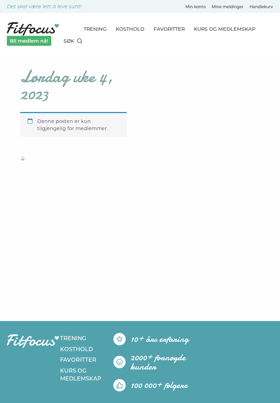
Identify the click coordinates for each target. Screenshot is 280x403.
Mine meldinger (227, 6)
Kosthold (130, 29)
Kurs (224, 29)
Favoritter (169, 29)
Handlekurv (261, 6)
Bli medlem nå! (29, 41)
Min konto (195, 6)
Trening (95, 29)
